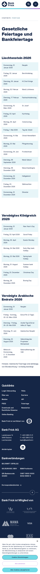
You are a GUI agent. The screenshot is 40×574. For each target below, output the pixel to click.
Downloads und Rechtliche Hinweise (9, 409)
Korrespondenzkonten (10, 485)
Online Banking (7, 414)
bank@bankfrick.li (26, 440)
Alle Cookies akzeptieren (20, 570)
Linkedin (22, 447)
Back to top (32, 492)
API (22, 399)
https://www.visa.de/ (29, 523)
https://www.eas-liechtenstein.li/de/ (29, 536)
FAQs (23, 391)
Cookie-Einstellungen (20, 557)
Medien (4, 399)
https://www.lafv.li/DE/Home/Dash (10, 510)
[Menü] (35, 4)
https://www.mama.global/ (10, 523)
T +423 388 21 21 (26, 435)
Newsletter (25, 408)
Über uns (5, 395)
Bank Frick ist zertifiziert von (13, 421)
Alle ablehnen (20, 564)
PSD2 (4, 403)
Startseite (6, 18)
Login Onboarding (9, 391)
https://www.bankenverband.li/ (29, 510)
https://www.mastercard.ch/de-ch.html (10, 536)
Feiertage (25, 403)
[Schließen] (37, 541)
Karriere (24, 395)
